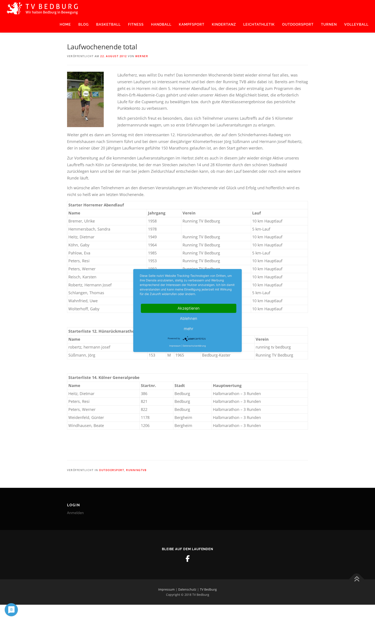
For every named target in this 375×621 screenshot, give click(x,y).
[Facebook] (187, 558)
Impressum (166, 589)
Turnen (329, 24)
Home (65, 24)
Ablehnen (188, 318)
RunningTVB (136, 470)
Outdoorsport (298, 24)
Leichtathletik (259, 24)
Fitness (136, 24)
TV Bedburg (208, 589)
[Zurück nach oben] (356, 579)
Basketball (108, 24)
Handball (161, 24)
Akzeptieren (189, 308)
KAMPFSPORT (191, 24)
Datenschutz (187, 589)
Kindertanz (224, 24)
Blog (83, 24)
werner (141, 56)
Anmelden (75, 512)
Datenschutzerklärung (194, 345)
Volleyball (356, 24)
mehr (188, 328)
